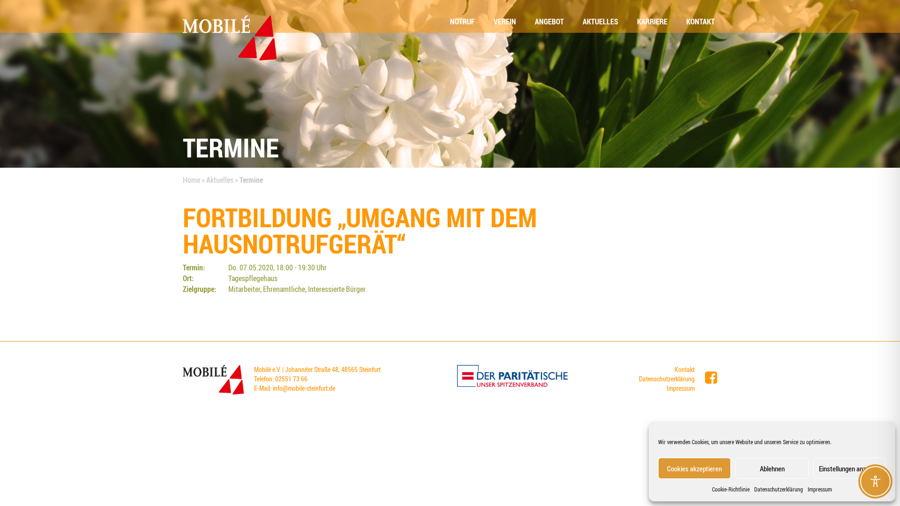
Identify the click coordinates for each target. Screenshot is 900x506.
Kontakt (685, 369)
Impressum (820, 489)
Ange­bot (549, 21)
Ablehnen (772, 468)
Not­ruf (462, 21)
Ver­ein (505, 21)
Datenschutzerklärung (778, 489)
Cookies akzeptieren (694, 468)
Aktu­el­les (600, 21)
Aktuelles (219, 180)
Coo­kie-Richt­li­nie (731, 489)
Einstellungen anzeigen (849, 468)
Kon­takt (700, 21)
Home (191, 180)
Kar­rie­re (652, 21)
